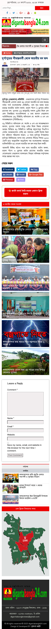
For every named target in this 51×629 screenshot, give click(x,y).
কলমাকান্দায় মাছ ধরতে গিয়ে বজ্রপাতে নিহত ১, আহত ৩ (24, 343)
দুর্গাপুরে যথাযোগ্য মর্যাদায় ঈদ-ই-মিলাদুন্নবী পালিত (22, 315)
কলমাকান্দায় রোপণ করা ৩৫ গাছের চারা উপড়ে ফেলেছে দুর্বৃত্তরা (24, 371)
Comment (12, 390)
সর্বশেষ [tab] (25, 467)
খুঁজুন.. (42, 8)
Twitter (23, 169)
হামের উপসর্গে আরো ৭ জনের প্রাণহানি (20, 260)
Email (10, 426)
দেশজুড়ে (19, 53)
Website (11, 434)
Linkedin (8, 174)
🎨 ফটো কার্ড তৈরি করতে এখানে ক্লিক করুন (25, 192)
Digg (35, 169)
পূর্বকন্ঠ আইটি (36, 626)
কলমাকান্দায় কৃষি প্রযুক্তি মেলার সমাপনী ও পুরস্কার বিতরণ (25, 231)
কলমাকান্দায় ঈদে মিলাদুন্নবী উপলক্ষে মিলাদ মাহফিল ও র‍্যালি (22, 287)
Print (21, 180)
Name (10, 418)
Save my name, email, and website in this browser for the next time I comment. (24, 448)
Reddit (22, 174)
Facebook (8, 169)
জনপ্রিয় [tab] (25, 471)
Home (8, 53)
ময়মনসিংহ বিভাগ (28, 53)
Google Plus (37, 174)
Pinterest (9, 180)
